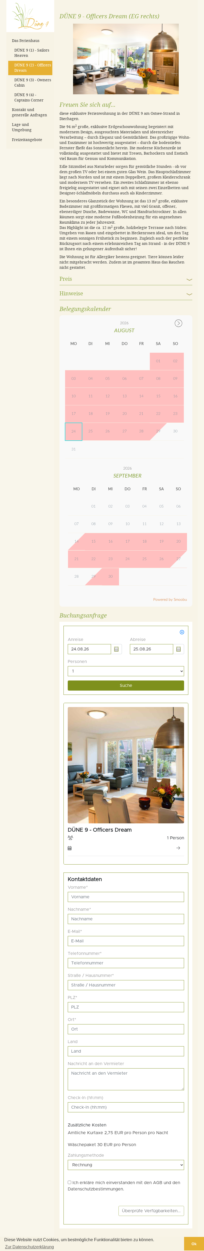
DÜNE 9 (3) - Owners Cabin (32, 83)
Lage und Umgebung (22, 127)
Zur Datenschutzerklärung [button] (29, 1247)
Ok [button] (194, 1244)
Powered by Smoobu (170, 600)
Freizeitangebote (27, 140)
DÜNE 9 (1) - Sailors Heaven (31, 53)
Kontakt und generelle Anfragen (29, 112)
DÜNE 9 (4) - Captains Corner (29, 98)
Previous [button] (67, 59)
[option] (126, 60)
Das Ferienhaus (25, 41)
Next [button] (184, 59)
